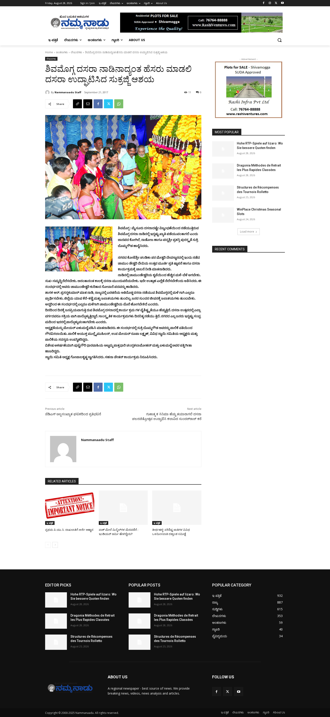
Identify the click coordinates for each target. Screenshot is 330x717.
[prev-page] (48, 545)
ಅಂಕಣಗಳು (62, 52)
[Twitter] (276, 3)
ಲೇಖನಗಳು (76, 52)
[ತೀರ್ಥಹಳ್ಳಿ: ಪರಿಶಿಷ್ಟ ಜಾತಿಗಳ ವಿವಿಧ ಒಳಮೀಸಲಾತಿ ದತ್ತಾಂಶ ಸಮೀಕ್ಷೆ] (176, 508)
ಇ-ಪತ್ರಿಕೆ (49, 522)
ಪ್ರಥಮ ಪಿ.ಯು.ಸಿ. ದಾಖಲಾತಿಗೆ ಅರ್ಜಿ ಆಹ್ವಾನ (69, 529)
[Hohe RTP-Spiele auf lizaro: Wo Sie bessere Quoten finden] (223, 149)
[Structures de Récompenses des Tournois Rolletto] (223, 193)
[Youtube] (282, 3)
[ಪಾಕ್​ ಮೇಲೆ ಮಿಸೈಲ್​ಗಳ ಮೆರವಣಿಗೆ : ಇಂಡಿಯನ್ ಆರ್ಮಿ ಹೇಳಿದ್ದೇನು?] (123, 508)
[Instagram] (270, 3)
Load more (247, 231)
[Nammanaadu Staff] (48, 92)
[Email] (87, 103)
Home (49, 52)
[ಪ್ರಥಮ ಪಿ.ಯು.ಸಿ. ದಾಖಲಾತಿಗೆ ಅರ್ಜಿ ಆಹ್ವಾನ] (69, 508)
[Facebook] (263, 3)
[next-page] (55, 545)
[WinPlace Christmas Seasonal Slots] (223, 215)
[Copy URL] (77, 103)
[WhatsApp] (118, 103)
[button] (279, 40)
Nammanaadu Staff (68, 92)
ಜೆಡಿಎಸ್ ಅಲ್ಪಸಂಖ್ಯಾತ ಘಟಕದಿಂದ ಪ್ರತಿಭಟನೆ (73, 414)
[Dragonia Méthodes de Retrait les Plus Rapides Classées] (223, 171)
